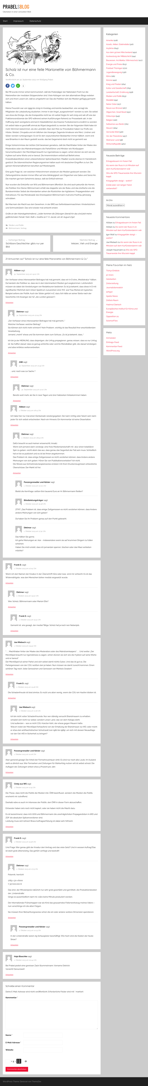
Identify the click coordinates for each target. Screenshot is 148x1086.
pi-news (109, 275)
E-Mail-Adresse (13, 1042)
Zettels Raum (112, 300)
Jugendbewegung (114, 72)
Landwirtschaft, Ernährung (117, 92)
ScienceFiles (112, 320)
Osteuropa (110, 116)
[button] (8, 86)
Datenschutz (35, 21)
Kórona (109, 80)
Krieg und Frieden (113, 84)
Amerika (109, 40)
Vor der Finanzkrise (114, 136)
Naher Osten (111, 104)
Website (9, 1050)
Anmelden (111, 338)
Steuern (109, 128)
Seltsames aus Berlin (115, 124)
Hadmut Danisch (113, 304)
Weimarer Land (112, 140)
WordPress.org (113, 351)
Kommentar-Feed (114, 346)
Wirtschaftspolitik (113, 144)
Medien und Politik (16, 225)
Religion (109, 120)
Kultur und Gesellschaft (116, 88)
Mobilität (109, 100)
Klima (108, 76)
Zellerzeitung (112, 283)
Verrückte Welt (112, 132)
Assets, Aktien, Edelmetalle (117, 44)
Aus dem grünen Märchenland (119, 52)
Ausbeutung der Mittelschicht (118, 56)
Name (9, 1035)
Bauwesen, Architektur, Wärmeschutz (122, 60)
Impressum (18, 21)
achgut (109, 292)
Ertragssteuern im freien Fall (119, 161)
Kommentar (12, 997)
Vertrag (23, 228)
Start (5, 21)
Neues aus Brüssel (114, 108)
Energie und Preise (114, 64)
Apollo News (112, 296)
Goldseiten (111, 279)
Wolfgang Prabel (46, 80)
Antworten (9, 302)
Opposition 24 (112, 316)
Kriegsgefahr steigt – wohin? (119, 181)
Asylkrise (110, 48)
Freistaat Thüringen (114, 68)
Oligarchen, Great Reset (116, 112)
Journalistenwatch (114, 287)
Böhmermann (14, 228)
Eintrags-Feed (112, 342)
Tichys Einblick (112, 270)
